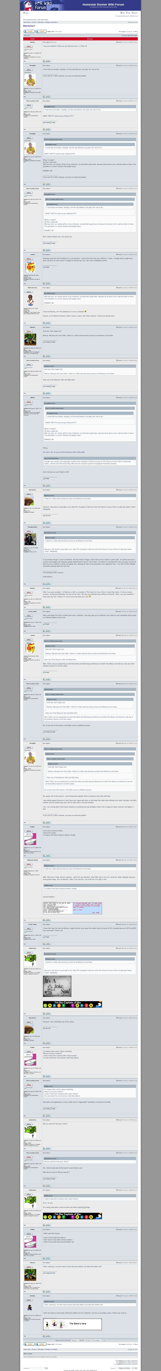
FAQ (128, 13)
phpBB (72, 1370)
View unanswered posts (30, 19)
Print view (27, 35)
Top (25, 61)
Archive (34, 22)
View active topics (43, 19)
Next (136, 31)
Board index (27, 22)
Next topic (134, 35)
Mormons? (29, 26)
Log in (27, 13)
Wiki (123, 13)
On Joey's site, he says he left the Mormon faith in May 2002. (64, 452)
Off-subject (41, 22)
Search (135, 13)
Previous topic (126, 35)
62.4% (110, 928)
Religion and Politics (52, 22)
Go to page (122, 31)
